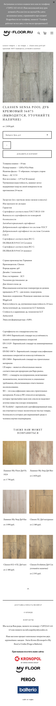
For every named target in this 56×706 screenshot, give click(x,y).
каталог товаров (9, 45)
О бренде (28, 612)
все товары (22, 45)
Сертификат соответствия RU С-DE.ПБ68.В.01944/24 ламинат (19, 249)
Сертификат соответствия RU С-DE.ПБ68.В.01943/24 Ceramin (19, 241)
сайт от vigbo (28, 699)
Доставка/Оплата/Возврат (28, 605)
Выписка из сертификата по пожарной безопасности (22, 217)
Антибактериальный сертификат (19, 223)
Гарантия (7, 208)
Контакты (28, 620)
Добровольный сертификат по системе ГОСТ (25, 227)
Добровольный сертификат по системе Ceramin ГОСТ (26, 233)
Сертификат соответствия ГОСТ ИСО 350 (23, 211)
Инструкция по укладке (14, 204)
